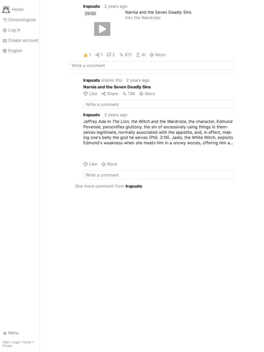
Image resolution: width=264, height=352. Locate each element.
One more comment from (108, 186)
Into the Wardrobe (143, 17)
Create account (23, 40)
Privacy (7, 346)
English (15, 50)
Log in (14, 29)
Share (112, 93)
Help (6, 342)
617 (128, 54)
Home (17, 9)
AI (143, 54)
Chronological (22, 19)
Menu (13, 332)
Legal (16, 342)
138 (131, 93)
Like (93, 93)
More (160, 54)
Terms (27, 342)
